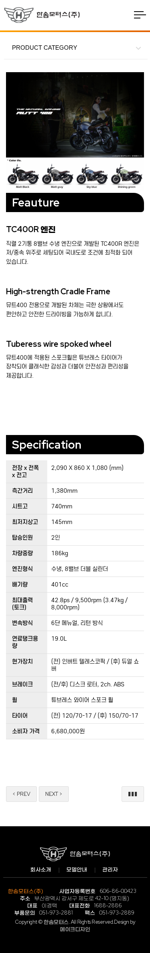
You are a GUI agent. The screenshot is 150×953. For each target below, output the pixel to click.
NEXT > (53, 794)
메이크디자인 (75, 929)
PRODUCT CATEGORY (44, 47)
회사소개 (40, 869)
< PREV (21, 794)
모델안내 (76, 869)
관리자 (110, 869)
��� (133, 794)
